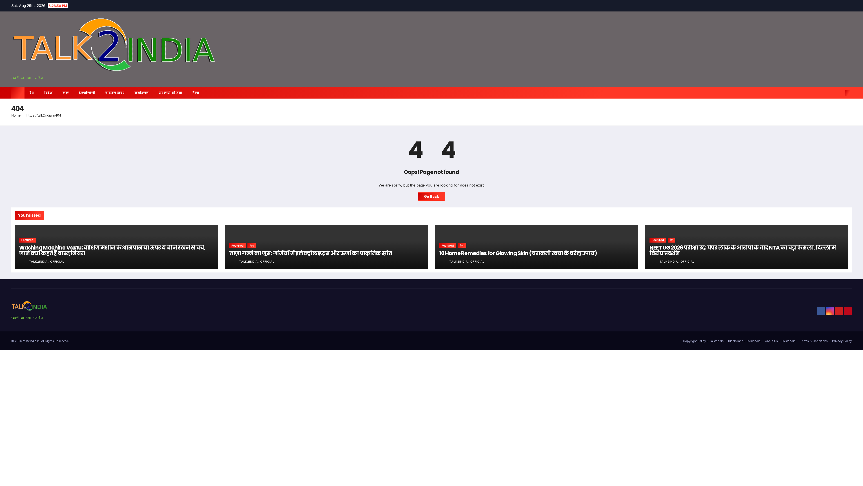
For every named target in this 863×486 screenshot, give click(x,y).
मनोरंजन (141, 92)
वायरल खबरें (115, 92)
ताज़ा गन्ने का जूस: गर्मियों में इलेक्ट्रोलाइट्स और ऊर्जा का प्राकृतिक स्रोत (310, 253)
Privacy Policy (842, 341)
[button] (840, 92)
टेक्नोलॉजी (87, 92)
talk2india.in (31, 341)
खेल (65, 92)
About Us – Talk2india (780, 341)
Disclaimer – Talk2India (744, 341)
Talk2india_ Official (46, 261)
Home (16, 115)
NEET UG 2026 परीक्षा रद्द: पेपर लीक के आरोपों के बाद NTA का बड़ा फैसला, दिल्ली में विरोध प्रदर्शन (742, 250)
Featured (27, 240)
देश (31, 92)
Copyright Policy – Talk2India (703, 341)
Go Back (431, 196)
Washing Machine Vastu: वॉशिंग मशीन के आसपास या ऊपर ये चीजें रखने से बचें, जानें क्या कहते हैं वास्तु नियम (112, 250)
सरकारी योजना (170, 92)
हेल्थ (195, 92)
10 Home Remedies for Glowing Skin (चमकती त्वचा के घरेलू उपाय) (518, 253)
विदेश (48, 92)
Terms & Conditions (814, 341)
